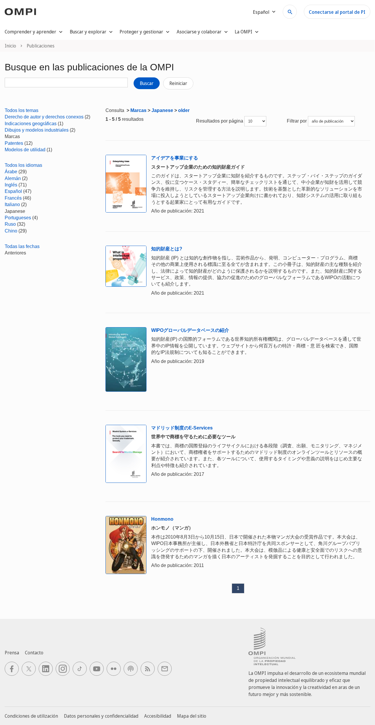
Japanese (162, 110)
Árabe (11, 171)
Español (13, 191)
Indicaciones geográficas (31, 123)
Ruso (10, 224)
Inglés (11, 184)
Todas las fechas (22, 246)
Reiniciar (178, 83)
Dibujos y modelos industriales (37, 130)
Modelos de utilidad (25, 149)
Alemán (13, 178)
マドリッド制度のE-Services (182, 427)
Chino (11, 230)
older (184, 110)
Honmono (162, 519)
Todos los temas (21, 110)
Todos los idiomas (23, 165)
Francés (13, 198)
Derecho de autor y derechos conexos (44, 116)
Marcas (138, 110)
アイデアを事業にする (174, 157)
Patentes (14, 143)
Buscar (147, 83)
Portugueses (18, 217)
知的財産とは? (166, 248)
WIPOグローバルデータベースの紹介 (190, 330)
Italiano (12, 204)
